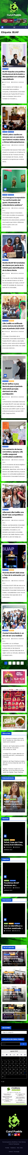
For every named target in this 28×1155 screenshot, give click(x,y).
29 (21, 1073)
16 (24, 1065)
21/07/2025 (7, 638)
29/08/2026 (8, 961)
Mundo (6, 921)
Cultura (5, 131)
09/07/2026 (7, 145)
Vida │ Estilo (19, 799)
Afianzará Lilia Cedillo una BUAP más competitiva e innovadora (13, 514)
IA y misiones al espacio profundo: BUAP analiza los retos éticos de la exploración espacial (13, 740)
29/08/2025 (7, 580)
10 (2, 1065)
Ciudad (6, 882)
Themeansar (16, 1144)
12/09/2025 (7, 331)
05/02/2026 (7, 208)
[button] (25, 27)
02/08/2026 (8, 890)
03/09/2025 (7, 459)
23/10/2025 (7, 273)
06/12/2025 (8, 928)
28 (17, 1073)
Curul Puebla (14, 15)
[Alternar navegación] (14, 27)
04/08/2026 (8, 806)
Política (11, 921)
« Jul (2, 1081)
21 (17, 1069)
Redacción (17, 849)
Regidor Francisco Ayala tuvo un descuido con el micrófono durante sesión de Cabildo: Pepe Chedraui (13, 770)
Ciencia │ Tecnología (14, 1151)
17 (2, 1069)
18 (6, 1069)
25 (6, 1073)
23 (24, 1069)
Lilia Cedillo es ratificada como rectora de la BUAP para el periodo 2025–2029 (13, 326)
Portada (11, 320)
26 (10, 1073)
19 (10, 1069)
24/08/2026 (8, 849)
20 (14, 1069)
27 (14, 1073)
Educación (5, 68)
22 (21, 1069)
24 (3, 1073)
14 (17, 1065)
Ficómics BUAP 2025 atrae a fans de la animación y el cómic (13, 575)
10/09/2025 (7, 397)
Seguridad (17, 990)
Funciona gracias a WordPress (10, 1142)
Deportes (11, 882)
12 (10, 1065)
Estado (12, 954)
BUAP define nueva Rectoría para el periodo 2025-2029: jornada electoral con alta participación (12, 389)
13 (13, 1065)
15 (21, 1065)
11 (18, 663)
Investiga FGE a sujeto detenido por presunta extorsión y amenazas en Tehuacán (13, 755)
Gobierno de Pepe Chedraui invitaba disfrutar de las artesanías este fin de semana (14, 762)
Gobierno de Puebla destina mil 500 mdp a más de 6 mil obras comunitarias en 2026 (13, 747)
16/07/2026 (7, 82)
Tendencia (12, 799)
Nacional (6, 842)
